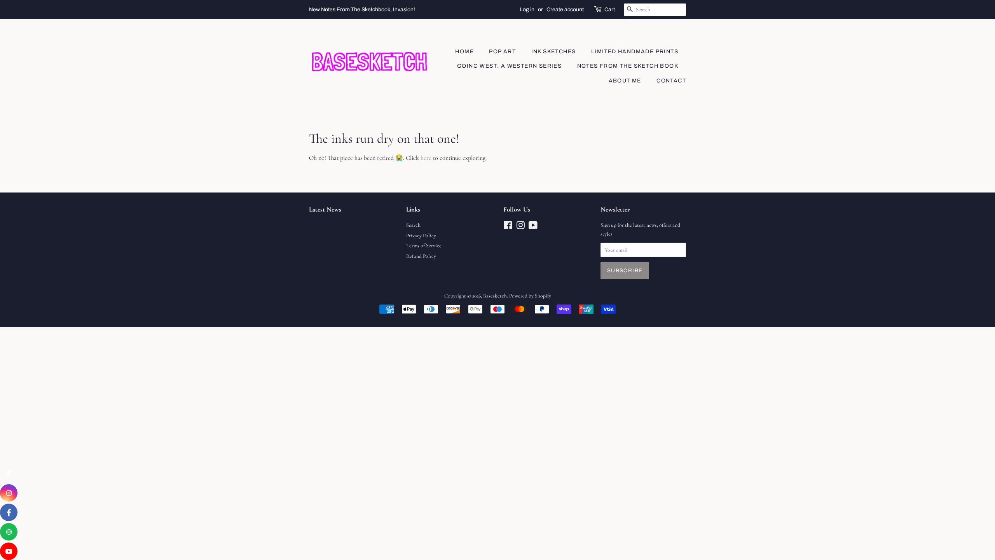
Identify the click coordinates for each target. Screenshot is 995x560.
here (426, 158)
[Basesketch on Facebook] (507, 227)
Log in (527, 9)
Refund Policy (421, 256)
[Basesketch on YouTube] (533, 227)
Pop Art (502, 51)
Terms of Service (424, 245)
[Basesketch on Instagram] (520, 227)
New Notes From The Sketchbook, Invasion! (362, 9)
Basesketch (495, 295)
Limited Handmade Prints (634, 51)
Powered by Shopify (530, 295)
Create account (565, 9)
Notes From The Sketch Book (627, 66)
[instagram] (8, 493)
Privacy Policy (421, 235)
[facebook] (8, 512)
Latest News (325, 209)
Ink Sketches (553, 51)
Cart (609, 9)
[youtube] (8, 551)
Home (464, 51)
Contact (671, 81)
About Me (625, 81)
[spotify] (8, 532)
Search (413, 225)
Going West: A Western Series (509, 66)
